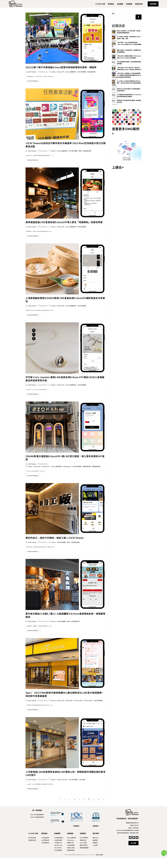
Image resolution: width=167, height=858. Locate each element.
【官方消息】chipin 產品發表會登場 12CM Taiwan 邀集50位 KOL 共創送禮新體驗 (126, 44)
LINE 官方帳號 (81, 72)
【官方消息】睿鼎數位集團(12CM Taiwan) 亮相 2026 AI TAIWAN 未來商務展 (129, 57)
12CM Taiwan (32, 72)
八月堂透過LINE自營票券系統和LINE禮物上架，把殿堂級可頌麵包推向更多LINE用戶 (66, 773)
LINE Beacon (67, 466)
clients (53, 72)
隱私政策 (97, 854)
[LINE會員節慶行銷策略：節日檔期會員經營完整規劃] (114, 62)
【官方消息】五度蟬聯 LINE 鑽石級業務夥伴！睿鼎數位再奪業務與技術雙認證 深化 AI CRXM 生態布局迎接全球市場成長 (126, 75)
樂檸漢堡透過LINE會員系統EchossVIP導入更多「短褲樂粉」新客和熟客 (64, 222)
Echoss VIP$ (88, 700)
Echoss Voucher (62, 780)
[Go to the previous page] (60, 799)
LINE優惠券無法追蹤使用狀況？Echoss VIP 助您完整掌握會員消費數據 (129, 95)
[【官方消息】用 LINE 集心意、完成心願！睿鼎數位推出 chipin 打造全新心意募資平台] (114, 68)
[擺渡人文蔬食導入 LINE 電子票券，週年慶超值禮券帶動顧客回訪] (114, 32)
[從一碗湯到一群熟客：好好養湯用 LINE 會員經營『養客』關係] (114, 37)
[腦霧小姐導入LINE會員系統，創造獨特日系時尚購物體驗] (114, 51)
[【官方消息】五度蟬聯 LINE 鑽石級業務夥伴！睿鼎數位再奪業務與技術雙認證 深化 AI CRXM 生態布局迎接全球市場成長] (114, 74)
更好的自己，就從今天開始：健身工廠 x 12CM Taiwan (55, 537)
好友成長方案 (91, 72)
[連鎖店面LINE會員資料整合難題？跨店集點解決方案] (114, 101)
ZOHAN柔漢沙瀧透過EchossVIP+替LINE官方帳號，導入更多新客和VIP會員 (65, 457)
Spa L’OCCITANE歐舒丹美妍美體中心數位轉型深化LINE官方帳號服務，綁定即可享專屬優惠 (65, 694)
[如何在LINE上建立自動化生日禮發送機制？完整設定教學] (114, 90)
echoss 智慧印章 (70, 72)
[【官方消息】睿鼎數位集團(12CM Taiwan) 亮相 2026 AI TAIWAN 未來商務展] (114, 57)
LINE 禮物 (82, 780)
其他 (80, 151)
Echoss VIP (60, 72)
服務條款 (101, 854)
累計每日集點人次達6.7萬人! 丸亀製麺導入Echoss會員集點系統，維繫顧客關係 (65, 615)
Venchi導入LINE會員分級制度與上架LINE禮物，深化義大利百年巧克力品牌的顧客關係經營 (126, 83)
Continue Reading (34, 80)
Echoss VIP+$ (79, 700)
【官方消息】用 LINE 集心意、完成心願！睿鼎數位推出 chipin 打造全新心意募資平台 (129, 68)
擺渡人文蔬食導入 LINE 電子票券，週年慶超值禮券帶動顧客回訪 (128, 32)
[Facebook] (133, 837)
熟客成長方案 (96, 466)
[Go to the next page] (103, 799)
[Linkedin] (130, 837)
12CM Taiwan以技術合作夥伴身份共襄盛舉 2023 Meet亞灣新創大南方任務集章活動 (66, 144)
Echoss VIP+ (46, 466)
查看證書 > (76, 826)
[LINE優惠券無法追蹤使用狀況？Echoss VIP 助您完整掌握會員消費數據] (114, 95)
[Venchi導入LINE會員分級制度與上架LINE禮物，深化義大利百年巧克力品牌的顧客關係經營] (114, 82)
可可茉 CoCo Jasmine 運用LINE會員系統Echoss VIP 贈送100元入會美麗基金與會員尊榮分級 (65, 378)
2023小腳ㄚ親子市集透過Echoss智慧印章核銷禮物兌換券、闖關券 (61, 67)
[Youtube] (137, 837)
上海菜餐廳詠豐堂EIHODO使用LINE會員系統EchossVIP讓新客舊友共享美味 (65, 299)
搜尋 (113, 13)
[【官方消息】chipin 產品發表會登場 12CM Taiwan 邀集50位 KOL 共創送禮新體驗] (114, 43)
